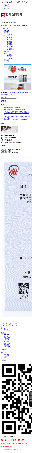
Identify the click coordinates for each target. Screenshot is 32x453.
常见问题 (9, 58)
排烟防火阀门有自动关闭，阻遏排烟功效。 (16, 119)
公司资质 (6, 51)
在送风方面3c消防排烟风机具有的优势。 (15, 111)
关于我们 (6, 32)
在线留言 (6, 5)
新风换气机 (10, 50)
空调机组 (9, 48)
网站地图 (6, 8)
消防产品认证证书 (11, 323)
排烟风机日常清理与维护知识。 (13, 107)
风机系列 (9, 38)
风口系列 (9, 43)
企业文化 (9, 34)
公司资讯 (9, 55)
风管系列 (9, 44)
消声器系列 (10, 46)
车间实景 (6, 60)
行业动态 (9, 56)
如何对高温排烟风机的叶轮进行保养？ (15, 109)
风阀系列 (9, 39)
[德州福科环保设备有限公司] (12, 19)
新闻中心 (6, 53)
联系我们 (6, 7)
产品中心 (6, 36)
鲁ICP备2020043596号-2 (7, 446)
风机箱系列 (10, 41)
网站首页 (6, 31)
